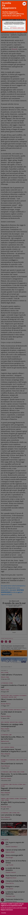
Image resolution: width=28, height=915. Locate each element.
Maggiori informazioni (7, 909)
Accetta (3, 913)
